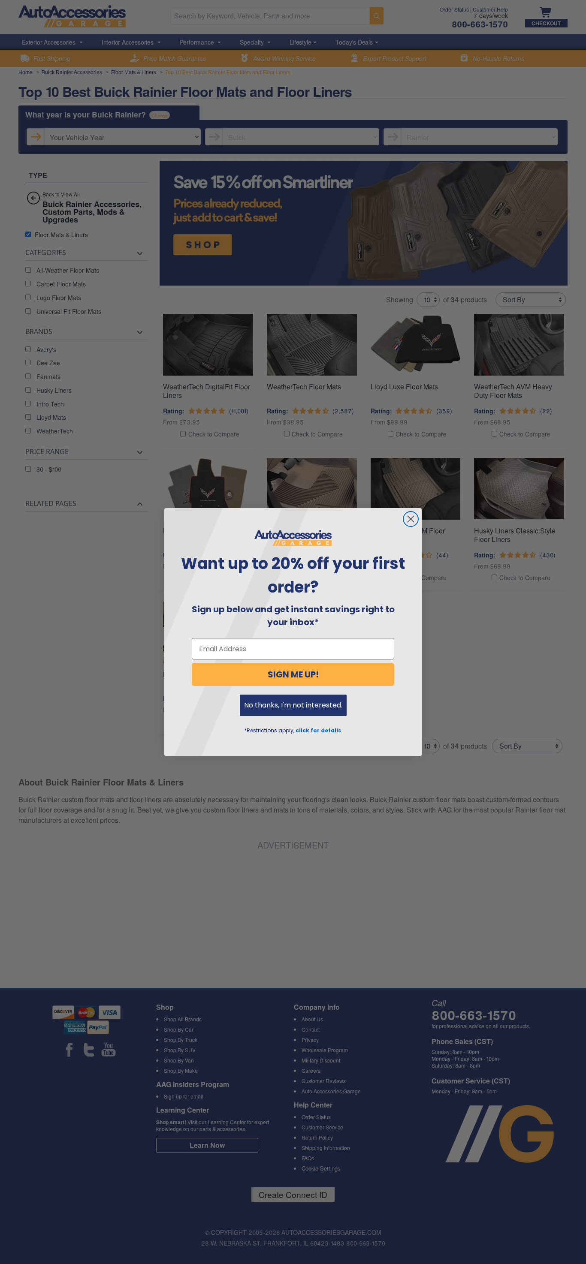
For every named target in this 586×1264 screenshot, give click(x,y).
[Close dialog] (410, 519)
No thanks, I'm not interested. (293, 705)
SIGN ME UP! (293, 674)
